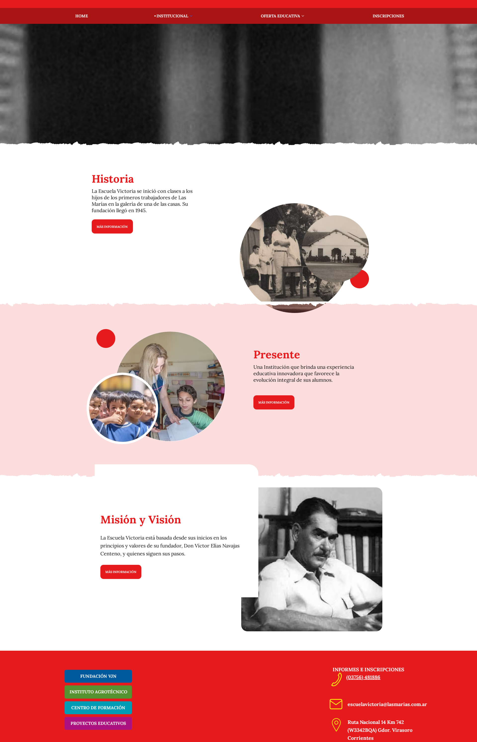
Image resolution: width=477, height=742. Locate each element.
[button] (176, 530)
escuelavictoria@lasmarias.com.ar (387, 704)
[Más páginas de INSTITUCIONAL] (191, 16)
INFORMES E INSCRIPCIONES (368, 669)
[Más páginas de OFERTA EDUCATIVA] (303, 16)
